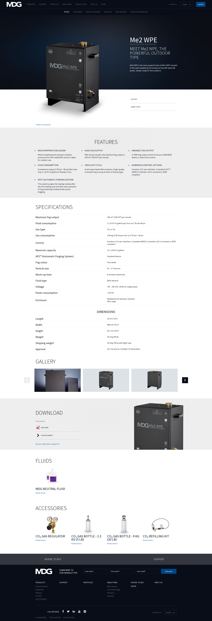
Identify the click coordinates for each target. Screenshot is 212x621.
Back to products (43, 124)
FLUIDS (39, 596)
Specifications (93, 12)
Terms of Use (55, 617)
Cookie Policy (41, 617)
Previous (27, 380)
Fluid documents (47, 435)
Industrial (40, 589)
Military (39, 593)
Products (31, 4)
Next (185, 380)
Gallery (108, 12)
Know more (40, 493)
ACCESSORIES (41, 599)
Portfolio (54, 4)
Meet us (94, 4)
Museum (110, 593)
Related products (139, 12)
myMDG (201, 4)
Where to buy (81, 4)
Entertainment (42, 586)
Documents (121, 12)
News (103, 4)
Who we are (112, 586)
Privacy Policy (68, 617)
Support (42, 4)
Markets (110, 596)
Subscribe (168, 571)
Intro (66, 12)
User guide (44, 428)
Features (77, 12)
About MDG (67, 4)
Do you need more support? (47, 444)
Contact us (173, 4)
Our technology (113, 589)
